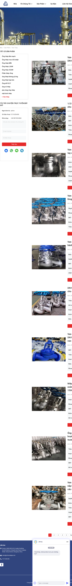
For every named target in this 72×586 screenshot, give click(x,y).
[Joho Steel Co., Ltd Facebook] (1, 564)
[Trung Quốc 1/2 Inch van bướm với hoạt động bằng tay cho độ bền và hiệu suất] (49, 118)
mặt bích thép (7, 93)
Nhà (1, 47)
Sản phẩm (7, 47)
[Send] (67, 583)
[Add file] (35, 583)
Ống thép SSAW (7, 70)
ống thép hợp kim (8, 80)
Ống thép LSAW (7, 66)
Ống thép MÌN (7, 63)
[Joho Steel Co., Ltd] (5, 3)
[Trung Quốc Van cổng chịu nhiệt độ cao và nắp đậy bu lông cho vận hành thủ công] (49, 211)
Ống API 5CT (6, 83)
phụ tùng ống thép (8, 90)
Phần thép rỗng (7, 73)
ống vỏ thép (6, 87)
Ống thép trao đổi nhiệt (10, 60)
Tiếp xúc (14, 144)
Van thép (6, 97)
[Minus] (67, 542)
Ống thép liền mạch (8, 56)
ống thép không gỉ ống (10, 77)
